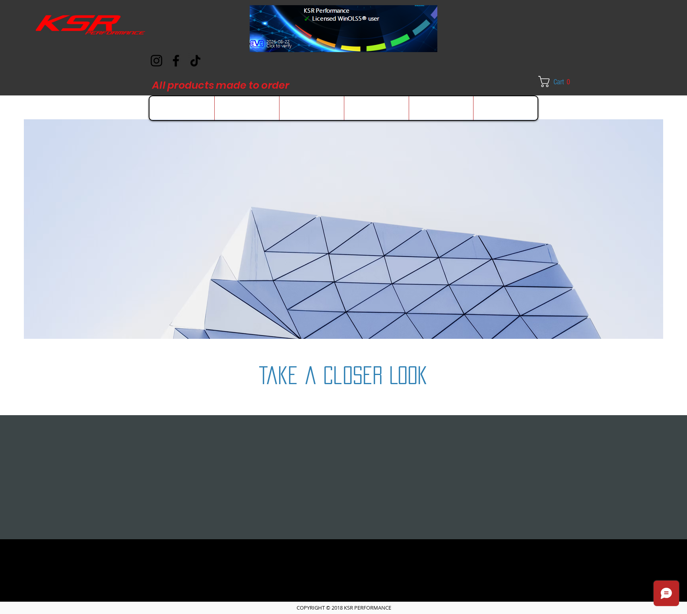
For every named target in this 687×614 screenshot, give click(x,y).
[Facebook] (176, 60)
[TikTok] (195, 60)
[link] (559, 81)
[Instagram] (156, 60)
